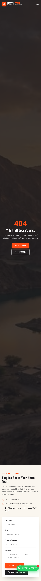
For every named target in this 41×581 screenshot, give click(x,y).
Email (7, 530)
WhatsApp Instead (18, 572)
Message (8, 550)
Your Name (8, 520)
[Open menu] (37, 4)
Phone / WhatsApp (11, 540)
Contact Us (22, 252)
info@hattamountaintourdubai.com (18, 504)
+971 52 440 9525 (12, 500)
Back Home (22, 245)
